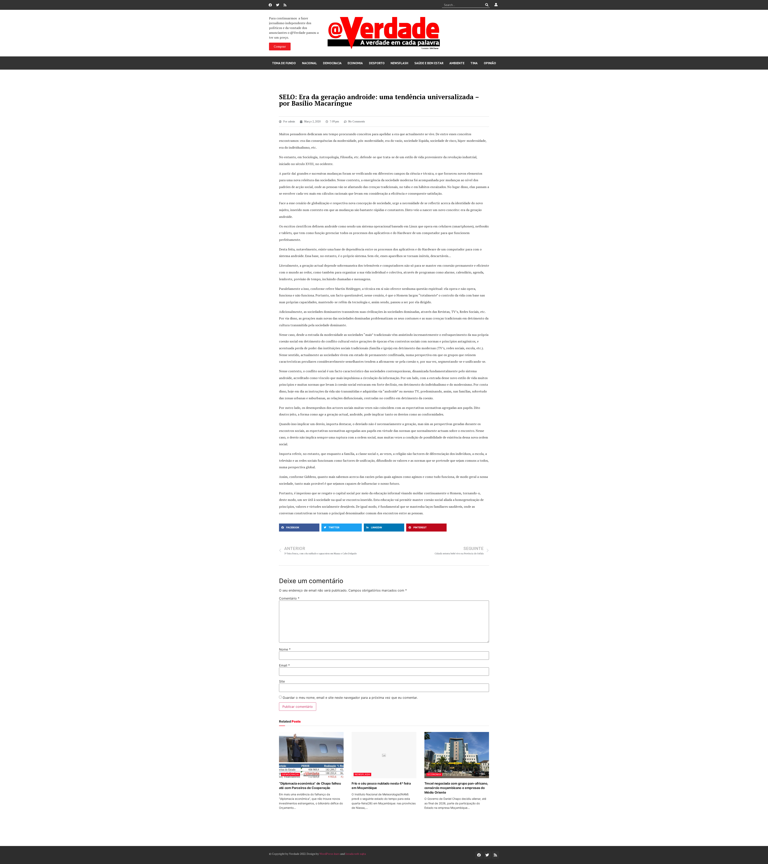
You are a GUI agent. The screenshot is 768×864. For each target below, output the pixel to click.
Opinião (490, 63)
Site (282, 681)
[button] (299, 528)
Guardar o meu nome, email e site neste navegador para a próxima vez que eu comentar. (350, 697)
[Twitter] (277, 5)
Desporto (377, 63)
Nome (285, 649)
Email (284, 665)
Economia (355, 63)
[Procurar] (487, 5)
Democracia (332, 63)
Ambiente (456, 63)
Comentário (289, 598)
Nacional (309, 63)
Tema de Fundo (284, 63)
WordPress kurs (329, 854)
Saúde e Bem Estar (428, 63)
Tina (474, 63)
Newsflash (399, 63)
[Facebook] (270, 5)
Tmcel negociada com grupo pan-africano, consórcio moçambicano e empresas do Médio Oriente (456, 787)
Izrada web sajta (355, 854)
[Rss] (285, 5)
